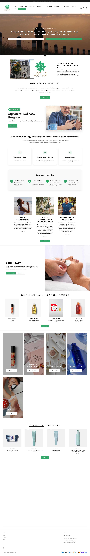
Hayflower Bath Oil (78, 320)
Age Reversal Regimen (12, 450)
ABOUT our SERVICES (26, 39)
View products (12, 370)
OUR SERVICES (40, 6)
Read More (23, 231)
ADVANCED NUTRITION (57, 295)
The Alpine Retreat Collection (56, 320)
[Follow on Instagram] (3, 548)
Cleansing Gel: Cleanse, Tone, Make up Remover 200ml (78, 451)
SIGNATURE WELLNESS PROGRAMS (27, 6)
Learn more (12, 125)
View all (45, 326)
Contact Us (64, 39)
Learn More (22, 8)
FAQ (15, 8)
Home (15, 6)
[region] (45, 34)
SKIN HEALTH (49, 6)
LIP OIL (12, 320)
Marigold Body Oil (34, 320)
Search (4, 535)
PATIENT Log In (65, 6)
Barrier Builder (56, 450)
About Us (74, 6)
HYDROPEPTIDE (36, 425)
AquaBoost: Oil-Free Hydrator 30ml (34, 450)
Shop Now (57, 6)
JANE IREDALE (54, 425)
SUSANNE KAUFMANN (32, 295)
